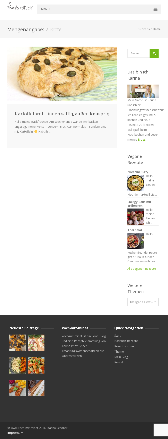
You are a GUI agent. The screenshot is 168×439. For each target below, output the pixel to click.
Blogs (141, 139)
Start (117, 335)
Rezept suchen (124, 346)
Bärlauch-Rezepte (126, 341)
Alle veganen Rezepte (141, 269)
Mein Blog (121, 357)
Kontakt (119, 362)
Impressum (15, 433)
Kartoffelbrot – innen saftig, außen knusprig (62, 113)
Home (157, 29)
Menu (45, 9)
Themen (119, 351)
